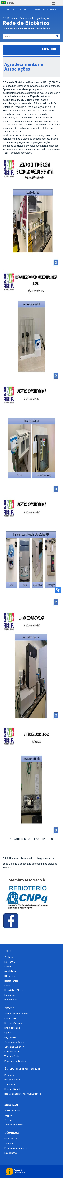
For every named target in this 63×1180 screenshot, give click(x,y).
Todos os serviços (13, 1124)
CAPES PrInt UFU (12, 1051)
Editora (8, 985)
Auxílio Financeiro (13, 1110)
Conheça (8, 957)
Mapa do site (11, 1138)
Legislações (10, 1037)
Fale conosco (11, 1152)
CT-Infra (8, 1119)
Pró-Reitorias (11, 999)
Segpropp (9, 1115)
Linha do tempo (12, 1027)
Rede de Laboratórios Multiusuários (22, 1093)
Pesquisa (9, 1074)
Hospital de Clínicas (14, 990)
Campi (7, 966)
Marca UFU (9, 961)
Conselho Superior (14, 1046)
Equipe (7, 1032)
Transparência (11, 1056)
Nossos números (13, 1023)
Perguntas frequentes (15, 1148)
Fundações (10, 994)
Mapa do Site (49, 9)
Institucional (10, 1018)
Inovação (11, 1084)
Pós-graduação (12, 1079)
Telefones (9, 1143)
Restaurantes (11, 980)
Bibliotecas (9, 975)
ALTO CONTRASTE (32, 9)
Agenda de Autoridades (16, 1013)
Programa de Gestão (15, 1060)
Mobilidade (10, 971)
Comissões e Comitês (15, 1041)
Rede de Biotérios (13, 1089)
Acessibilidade (14, 9)
